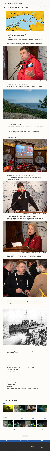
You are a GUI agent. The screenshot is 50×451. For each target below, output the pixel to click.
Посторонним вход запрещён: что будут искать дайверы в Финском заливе (8, 415)
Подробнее (10, 418)
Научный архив (26, 447)
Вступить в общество (33, 446)
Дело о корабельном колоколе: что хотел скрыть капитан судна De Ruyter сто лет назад (19, 430)
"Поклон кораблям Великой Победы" (27, 174)
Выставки (25, 446)
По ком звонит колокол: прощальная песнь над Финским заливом (30, 415)
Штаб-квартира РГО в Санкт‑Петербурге (20, 445)
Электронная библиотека (33, 445)
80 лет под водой (28, 429)
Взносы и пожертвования (33, 447)
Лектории (25, 445)
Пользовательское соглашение (39, 446)
